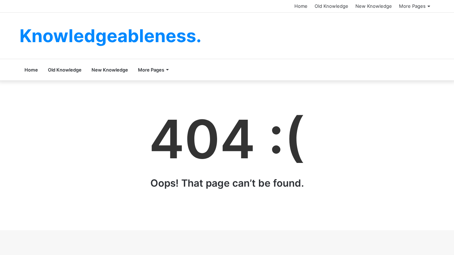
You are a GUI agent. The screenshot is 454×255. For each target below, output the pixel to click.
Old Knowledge (331, 6)
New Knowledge (373, 6)
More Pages (412, 6)
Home (301, 6)
